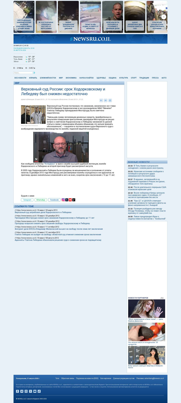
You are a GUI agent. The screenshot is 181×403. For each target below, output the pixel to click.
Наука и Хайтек (86, 78)
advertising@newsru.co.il (154, 378)
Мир (61, 78)
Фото (164, 78)
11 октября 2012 (52, 227)
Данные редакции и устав (123, 378)
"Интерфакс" (49, 164)
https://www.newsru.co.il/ (26, 210)
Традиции (144, 78)
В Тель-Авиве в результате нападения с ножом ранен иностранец (145, 167)
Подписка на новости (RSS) (87, 378)
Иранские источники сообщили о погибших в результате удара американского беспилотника (146, 173)
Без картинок (105, 378)
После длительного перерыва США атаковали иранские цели (147, 188)
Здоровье (101, 78)
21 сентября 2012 (53, 232)
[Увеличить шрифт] (105, 100)
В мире (41, 210)
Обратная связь (67, 378)
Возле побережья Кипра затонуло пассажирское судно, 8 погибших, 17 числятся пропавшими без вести (146, 195)
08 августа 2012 (52, 238)
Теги (57, 378)
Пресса (155, 78)
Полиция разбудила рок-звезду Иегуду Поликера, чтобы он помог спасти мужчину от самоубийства (147, 211)
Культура (123, 78)
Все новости (20, 78)
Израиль (33, 78)
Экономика (71, 78)
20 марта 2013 (51, 210)
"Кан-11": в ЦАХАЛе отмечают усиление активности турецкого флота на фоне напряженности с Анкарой (147, 203)
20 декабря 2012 (52, 216)
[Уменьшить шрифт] (101, 100)
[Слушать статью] (112, 100)
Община (112, 78)
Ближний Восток (48, 78)
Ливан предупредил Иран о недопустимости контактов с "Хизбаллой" (147, 217)
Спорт (134, 78)
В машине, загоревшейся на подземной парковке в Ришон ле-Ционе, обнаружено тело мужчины (146, 181)
